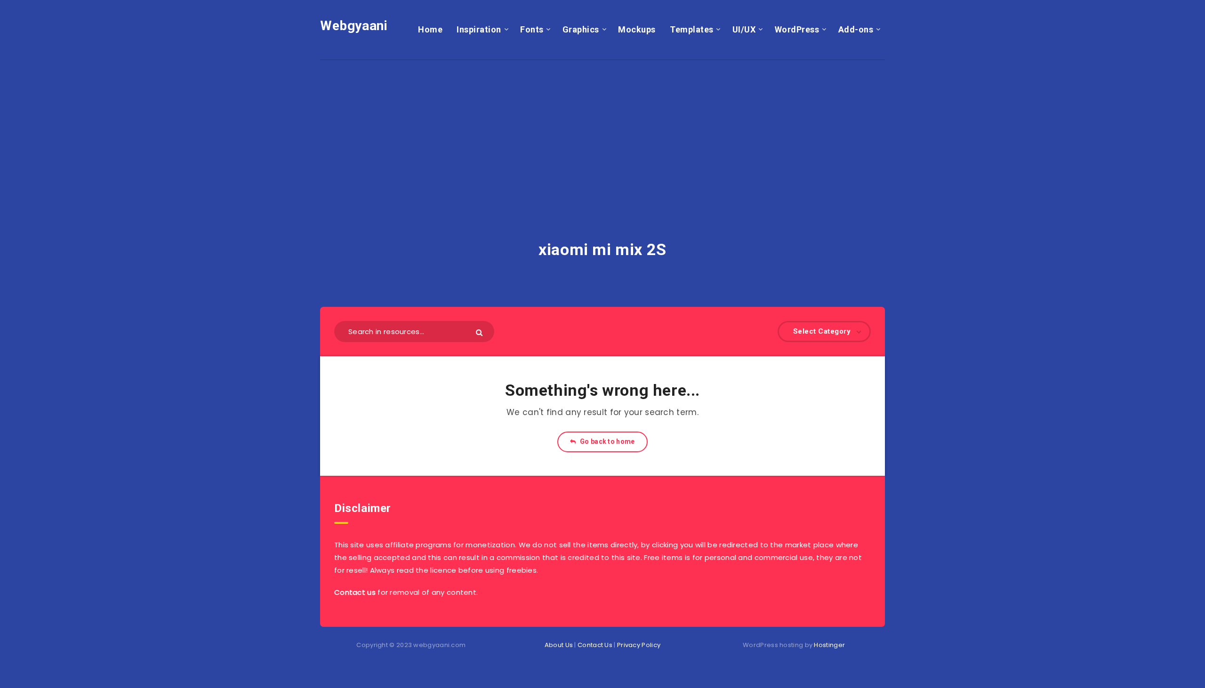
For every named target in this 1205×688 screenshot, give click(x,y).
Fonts (532, 29)
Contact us (355, 592)
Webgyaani (353, 25)
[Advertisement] (602, 126)
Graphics (580, 29)
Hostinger (829, 644)
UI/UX (744, 29)
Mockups (637, 29)
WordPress (797, 29)
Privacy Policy (638, 644)
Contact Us (595, 644)
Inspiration (479, 29)
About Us (559, 644)
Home (430, 29)
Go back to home (606, 441)
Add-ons (856, 29)
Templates (692, 29)
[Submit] (480, 332)
